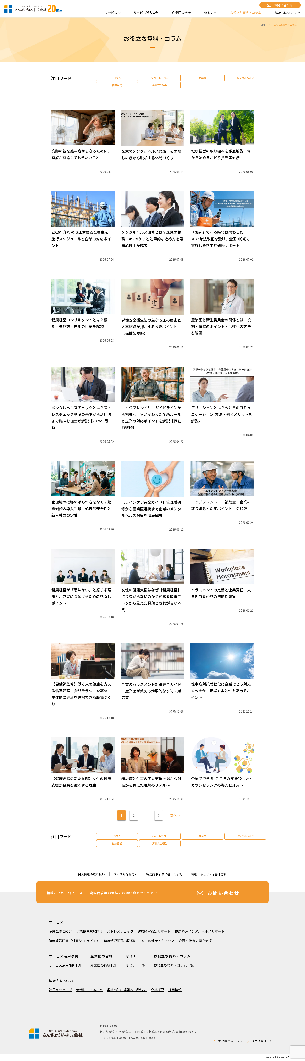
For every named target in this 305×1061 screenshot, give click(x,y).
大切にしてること (89, 989)
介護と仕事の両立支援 (195, 940)
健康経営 (117, 85)
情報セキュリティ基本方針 (209, 874)
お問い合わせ (283, 5)
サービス (111, 12)
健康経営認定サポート (154, 931)
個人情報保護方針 (126, 874)
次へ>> (175, 815)
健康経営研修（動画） (120, 940)
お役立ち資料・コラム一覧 (174, 965)
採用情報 (175, 989)
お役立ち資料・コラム (245, 12)
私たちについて (285, 12)
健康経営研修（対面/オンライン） (74, 940)
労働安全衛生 (159, 85)
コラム (117, 78)
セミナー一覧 (135, 965)
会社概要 (157, 989)
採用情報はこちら (264, 1041)
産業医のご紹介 (60, 931)
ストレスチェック (120, 931)
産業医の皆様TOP (103, 965)
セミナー (210, 12)
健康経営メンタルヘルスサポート (200, 931)
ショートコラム (159, 78)
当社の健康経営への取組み (127, 989)
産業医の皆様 (181, 12)
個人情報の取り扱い (91, 874)
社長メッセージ (60, 989)
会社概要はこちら (230, 1041)
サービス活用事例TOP (65, 965)
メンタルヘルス (245, 78)
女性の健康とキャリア (157, 940)
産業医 (202, 78)
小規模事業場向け (89, 931)
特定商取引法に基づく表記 (164, 874)
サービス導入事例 (146, 12)
